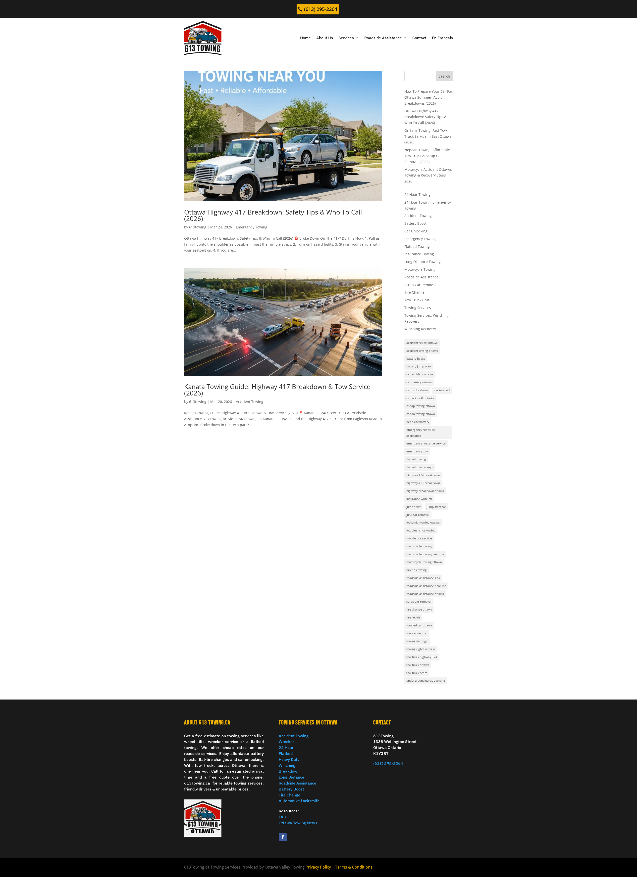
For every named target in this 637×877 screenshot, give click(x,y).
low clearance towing (420, 530)
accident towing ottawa (422, 351)
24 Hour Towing (417, 194)
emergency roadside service (426, 443)
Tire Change (414, 292)
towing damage (417, 641)
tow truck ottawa (417, 665)
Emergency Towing (251, 227)
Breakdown (289, 771)
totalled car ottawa (419, 625)
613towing (197, 227)
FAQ (282, 816)
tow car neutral (416, 633)
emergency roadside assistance (420, 433)
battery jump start (418, 366)
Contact (419, 37)
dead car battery (417, 422)
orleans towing (416, 570)
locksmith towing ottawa (423, 522)
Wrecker (286, 741)
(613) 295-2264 (320, 9)
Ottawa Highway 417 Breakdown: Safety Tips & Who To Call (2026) (273, 215)
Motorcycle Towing (419, 269)
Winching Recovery (420, 328)
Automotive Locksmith (299, 800)
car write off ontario (420, 398)
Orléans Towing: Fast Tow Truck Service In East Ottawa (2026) (428, 136)
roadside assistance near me (426, 586)
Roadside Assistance (383, 37)
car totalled (442, 390)
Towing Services (417, 307)
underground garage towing (425, 680)
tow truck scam (416, 673)
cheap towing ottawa (420, 406)
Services (346, 37)
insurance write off (419, 499)
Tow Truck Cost (416, 300)
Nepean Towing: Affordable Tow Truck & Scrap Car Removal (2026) (427, 155)
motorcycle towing (419, 546)
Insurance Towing (419, 254)
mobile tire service (419, 538)
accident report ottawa (422, 343)
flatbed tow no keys (419, 467)
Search (444, 76)
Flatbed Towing (417, 246)
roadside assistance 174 (423, 578)
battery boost (415, 358)
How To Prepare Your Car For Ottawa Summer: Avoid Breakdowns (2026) (428, 97)
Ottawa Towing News (298, 822)
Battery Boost (415, 223)
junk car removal (417, 515)
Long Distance (291, 777)
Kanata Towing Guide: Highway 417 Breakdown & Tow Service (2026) (277, 389)
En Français (442, 37)
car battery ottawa (419, 382)
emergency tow (417, 451)
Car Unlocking (415, 231)
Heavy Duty (289, 759)
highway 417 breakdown (423, 483)
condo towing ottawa (420, 414)
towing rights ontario (420, 649)
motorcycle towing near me (425, 554)
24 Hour (286, 747)
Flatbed (286, 753)
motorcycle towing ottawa (424, 562)
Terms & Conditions (353, 867)
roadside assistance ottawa (425, 594)
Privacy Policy (318, 867)
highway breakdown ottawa (425, 491)
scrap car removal (418, 601)
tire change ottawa (419, 609)
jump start (413, 507)
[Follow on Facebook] (283, 837)
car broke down (417, 390)
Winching (287, 765)
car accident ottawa (419, 374)
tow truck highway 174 (421, 657)
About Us (324, 37)
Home (305, 37)
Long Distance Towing (422, 261)
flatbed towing (416, 459)
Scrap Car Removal (420, 284)
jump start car (436, 507)
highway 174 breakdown (423, 475)
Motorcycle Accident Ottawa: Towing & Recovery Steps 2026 (428, 175)
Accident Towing (249, 401)
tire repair (413, 617)
